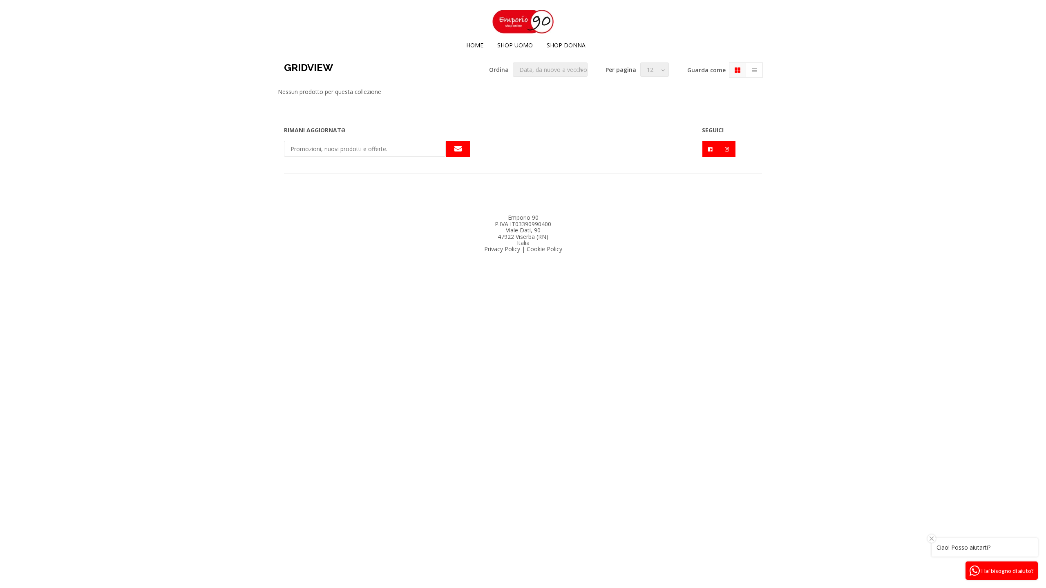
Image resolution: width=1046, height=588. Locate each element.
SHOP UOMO (515, 45)
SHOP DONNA (566, 45)
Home (474, 45)
